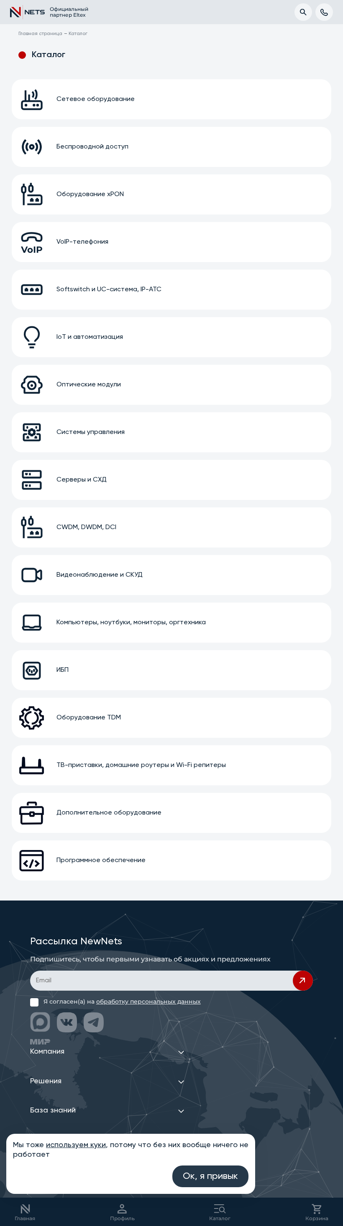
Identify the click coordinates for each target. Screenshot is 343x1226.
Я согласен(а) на (122, 1001)
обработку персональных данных (148, 1001)
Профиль (122, 1218)
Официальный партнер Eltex (64, 12)
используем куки (76, 1145)
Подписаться (303, 981)
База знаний (53, 1110)
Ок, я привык (210, 1176)
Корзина (316, 1218)
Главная (25, 1218)
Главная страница (40, 33)
